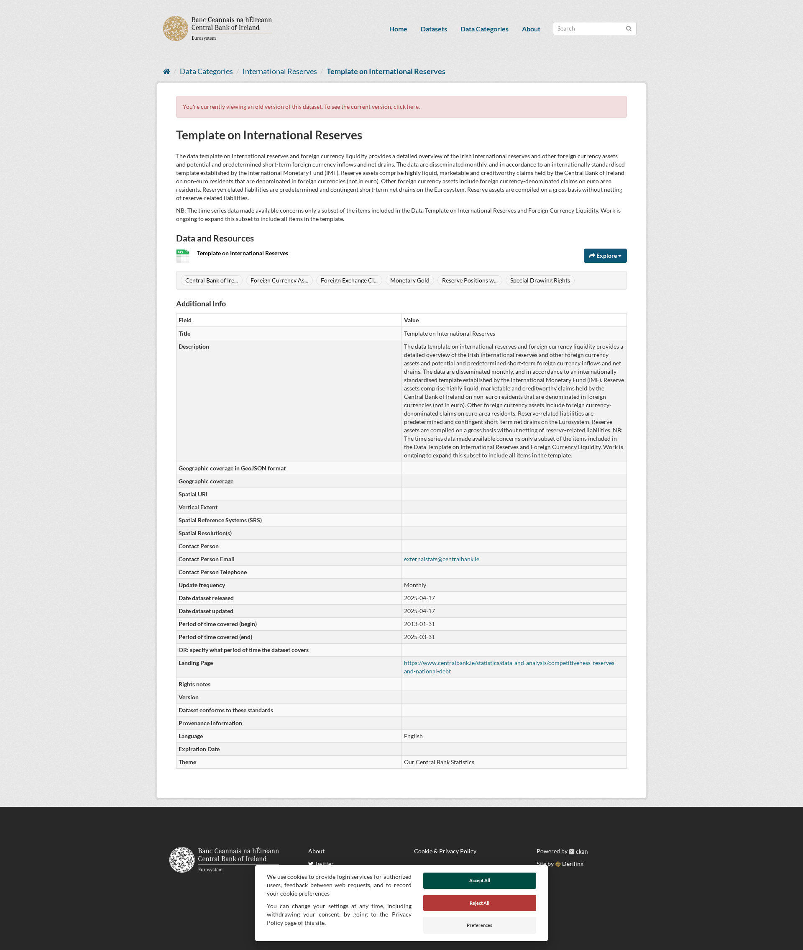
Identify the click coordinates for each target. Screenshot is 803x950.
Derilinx (572, 863)
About (531, 29)
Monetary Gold (410, 280)
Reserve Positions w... (470, 280)
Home (398, 29)
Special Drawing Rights (540, 280)
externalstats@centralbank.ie (441, 558)
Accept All (479, 880)
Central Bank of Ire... (211, 280)
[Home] (166, 71)
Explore (606, 255)
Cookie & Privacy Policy (445, 851)
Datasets (434, 29)
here (413, 106)
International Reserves (280, 71)
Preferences (479, 925)
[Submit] (628, 27)
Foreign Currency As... (279, 280)
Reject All (479, 903)
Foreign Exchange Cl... (349, 280)
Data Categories (484, 29)
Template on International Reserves (386, 71)
